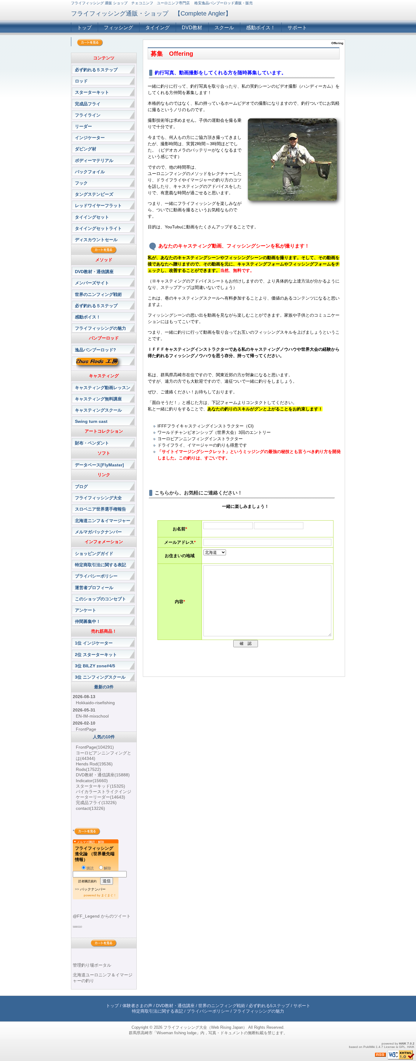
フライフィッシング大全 (98, 497)
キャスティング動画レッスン (102, 387)
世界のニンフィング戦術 (98, 294)
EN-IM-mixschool (92, 716)
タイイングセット (92, 217)
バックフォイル (90, 171)
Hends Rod (94, 763)
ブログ (81, 486)
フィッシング (118, 27)
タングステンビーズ (94, 194)
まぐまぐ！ (108, 895)
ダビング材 (85, 148)
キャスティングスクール (98, 410)
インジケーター (90, 137)
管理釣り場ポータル (92, 965)
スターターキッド (100, 786)
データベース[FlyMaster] (99, 464)
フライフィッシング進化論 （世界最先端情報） (95, 854)
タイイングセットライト (98, 228)
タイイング (157, 27)
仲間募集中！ (87, 621)
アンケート (85, 610)
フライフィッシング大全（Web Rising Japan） (205, 1027)
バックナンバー (93, 889)
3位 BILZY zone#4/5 (95, 665)
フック (81, 183)
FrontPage (86, 729)
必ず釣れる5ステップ (269, 1005)
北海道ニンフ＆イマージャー (102, 520)
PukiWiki (369, 1047)
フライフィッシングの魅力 (100, 328)
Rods (88, 769)
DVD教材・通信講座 (94, 271)
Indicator (92, 780)
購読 (90, 868)
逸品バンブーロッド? (95, 349)
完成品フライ (87, 103)
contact (90, 808)
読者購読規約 (87, 881)
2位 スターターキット (96, 654)
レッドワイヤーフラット (98, 205)
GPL (402, 1047)
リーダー (83, 126)
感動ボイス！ (260, 27)
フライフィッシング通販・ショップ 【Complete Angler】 (151, 13)
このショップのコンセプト (100, 598)
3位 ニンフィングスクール (100, 677)
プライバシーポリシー (96, 576)
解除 (107, 868)
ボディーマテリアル (94, 160)
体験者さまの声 (137, 1005)
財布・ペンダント (92, 443)
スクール (224, 27)
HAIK (402, 1043)
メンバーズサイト (92, 282)
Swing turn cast (91, 421)
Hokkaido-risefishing (95, 702)
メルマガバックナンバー (98, 531)
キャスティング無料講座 (98, 398)
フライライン (87, 115)
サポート (297, 27)
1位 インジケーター (94, 643)
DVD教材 (192, 27)
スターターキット (92, 92)
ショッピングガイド (94, 553)
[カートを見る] (90, 42)
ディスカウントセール (96, 239)
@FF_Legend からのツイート (102, 916)
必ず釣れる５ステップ (96, 69)
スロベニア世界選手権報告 (100, 509)
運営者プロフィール (94, 587)
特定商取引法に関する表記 (100, 564)
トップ (84, 27)
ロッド (81, 81)
